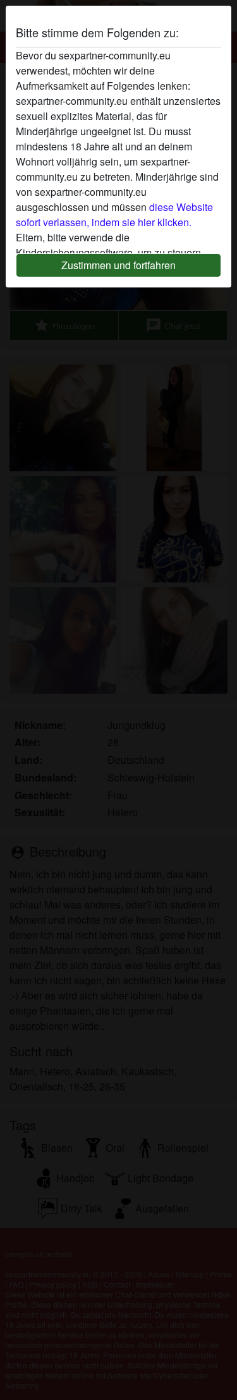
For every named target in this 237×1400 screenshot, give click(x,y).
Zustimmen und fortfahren (118, 265)
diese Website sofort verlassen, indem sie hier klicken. (114, 214)
